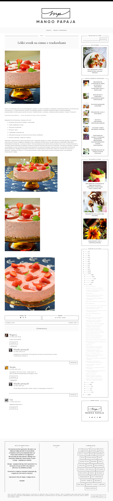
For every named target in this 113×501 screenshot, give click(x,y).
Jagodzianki (89, 293)
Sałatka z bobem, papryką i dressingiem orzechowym (94, 376)
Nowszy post (10, 322)
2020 (86, 263)
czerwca (88, 382)
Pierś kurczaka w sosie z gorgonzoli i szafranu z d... (96, 342)
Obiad (100, 450)
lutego (88, 390)
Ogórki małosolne (91, 374)
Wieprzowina (99, 454)
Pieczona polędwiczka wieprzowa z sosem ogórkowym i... (96, 371)
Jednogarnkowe (84, 476)
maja (88, 384)
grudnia (88, 274)
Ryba (91, 454)
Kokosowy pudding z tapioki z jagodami (94, 299)
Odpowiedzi (13, 346)
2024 (86, 255)
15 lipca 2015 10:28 (19, 351)
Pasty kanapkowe (96, 476)
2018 (86, 267)
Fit (80, 450)
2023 (86, 257)
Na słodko (58, 317)
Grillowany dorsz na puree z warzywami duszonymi (94, 321)
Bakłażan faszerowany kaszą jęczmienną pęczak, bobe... (94, 379)
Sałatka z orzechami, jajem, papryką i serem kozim (94, 326)
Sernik (64, 317)
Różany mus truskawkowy (93, 337)
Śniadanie (94, 450)
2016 (86, 271)
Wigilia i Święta (83, 454)
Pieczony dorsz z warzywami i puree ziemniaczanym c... (96, 311)
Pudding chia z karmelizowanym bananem (95, 368)
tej (20, 115)
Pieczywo (89, 465)
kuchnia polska (84, 461)
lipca (87, 284)
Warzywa (86, 450)
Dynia (100, 461)
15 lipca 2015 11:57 (19, 385)
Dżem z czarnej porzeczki (93, 353)
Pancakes (88, 315)
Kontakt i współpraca (60, 30)
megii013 (13, 335)
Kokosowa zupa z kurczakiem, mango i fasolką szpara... (94, 318)
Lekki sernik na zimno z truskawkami (96, 339)
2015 (86, 273)
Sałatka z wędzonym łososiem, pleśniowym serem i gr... (95, 295)
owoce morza (83, 473)
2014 (86, 394)
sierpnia (88, 282)
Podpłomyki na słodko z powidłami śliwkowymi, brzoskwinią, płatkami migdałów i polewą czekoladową (98, 140)
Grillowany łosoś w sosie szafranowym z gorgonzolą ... (95, 350)
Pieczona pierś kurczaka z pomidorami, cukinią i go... (94, 329)
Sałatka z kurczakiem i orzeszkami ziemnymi (98, 121)
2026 (86, 251)
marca (88, 388)
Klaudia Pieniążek (21, 349)
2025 (86, 253)
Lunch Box (82, 465)
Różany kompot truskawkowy (94, 336)
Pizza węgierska (90, 303)
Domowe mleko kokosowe (93, 313)
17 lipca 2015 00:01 (15, 401)
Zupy (99, 457)
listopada (89, 276)
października (90, 278)
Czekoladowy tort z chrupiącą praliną (95, 242)
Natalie (13, 367)
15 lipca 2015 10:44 (15, 369)
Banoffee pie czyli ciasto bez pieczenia (95, 214)
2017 (86, 269)
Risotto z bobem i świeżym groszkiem (93, 365)
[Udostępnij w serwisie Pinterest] (25, 317)
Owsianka (97, 480)
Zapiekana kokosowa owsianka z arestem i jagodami (95, 290)
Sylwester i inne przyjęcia (86, 469)
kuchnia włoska (91, 457)
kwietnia (88, 386)
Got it (103, 496)
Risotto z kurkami (91, 286)
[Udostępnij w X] (20, 317)
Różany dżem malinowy (92, 334)
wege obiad (81, 484)
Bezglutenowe (99, 465)
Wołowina (100, 473)
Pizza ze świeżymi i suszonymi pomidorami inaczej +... (94, 308)
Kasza (82, 457)
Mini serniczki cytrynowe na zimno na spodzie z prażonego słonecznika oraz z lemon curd (98, 86)
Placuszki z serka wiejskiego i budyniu (97, 128)
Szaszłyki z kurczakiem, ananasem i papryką (96, 358)
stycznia (88, 392)
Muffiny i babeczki (86, 480)
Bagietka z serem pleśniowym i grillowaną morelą (94, 355)
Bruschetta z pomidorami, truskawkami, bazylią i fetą (94, 362)
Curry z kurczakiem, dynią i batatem (96, 305)
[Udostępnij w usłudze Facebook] (23, 317)
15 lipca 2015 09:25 (15, 336)
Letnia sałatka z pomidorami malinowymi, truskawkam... (94, 347)
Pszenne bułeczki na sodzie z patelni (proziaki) (97, 151)
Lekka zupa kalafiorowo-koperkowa (96, 301)
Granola (91, 473)
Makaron (94, 461)
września (88, 280)
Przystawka (99, 469)
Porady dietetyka (91, 488)
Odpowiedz (14, 343)
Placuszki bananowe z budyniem (98, 105)
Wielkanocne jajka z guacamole (98, 113)
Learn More (95, 496)
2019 (86, 265)
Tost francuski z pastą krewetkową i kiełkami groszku (94, 71)
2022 (86, 259)
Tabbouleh (89, 344)
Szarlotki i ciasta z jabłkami (95, 484)
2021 (86, 261)
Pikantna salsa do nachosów (94, 288)
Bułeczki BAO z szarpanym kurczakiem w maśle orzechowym (97, 97)
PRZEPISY (48, 30)
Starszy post (73, 322)
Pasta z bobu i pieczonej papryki (95, 323)
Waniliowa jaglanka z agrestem (95, 332)
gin (11, 400)
